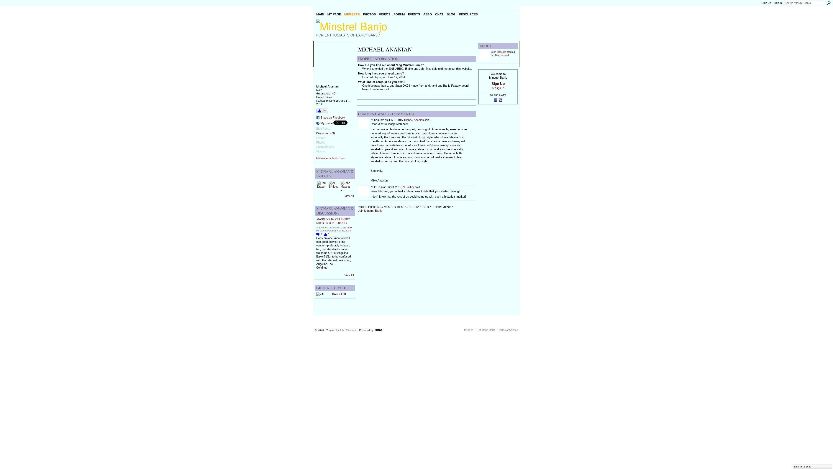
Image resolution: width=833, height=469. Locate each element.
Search (829, 3)
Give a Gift (339, 294)
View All (349, 196)
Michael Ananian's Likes (330, 158)
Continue (321, 267)
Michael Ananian (414, 120)
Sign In (778, 3)
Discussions (323, 133)
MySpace (327, 123)
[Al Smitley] (334, 186)
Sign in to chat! (803, 466)
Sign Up (766, 3)
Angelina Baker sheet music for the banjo (333, 221)
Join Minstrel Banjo (370, 210)
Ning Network (502, 55)
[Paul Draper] (322, 186)
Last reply (346, 227)
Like (323, 110)
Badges (468, 330)
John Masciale (498, 52)
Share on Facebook (333, 117)
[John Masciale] (346, 186)
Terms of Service (508, 330)
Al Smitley (408, 187)
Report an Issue (486, 330)
